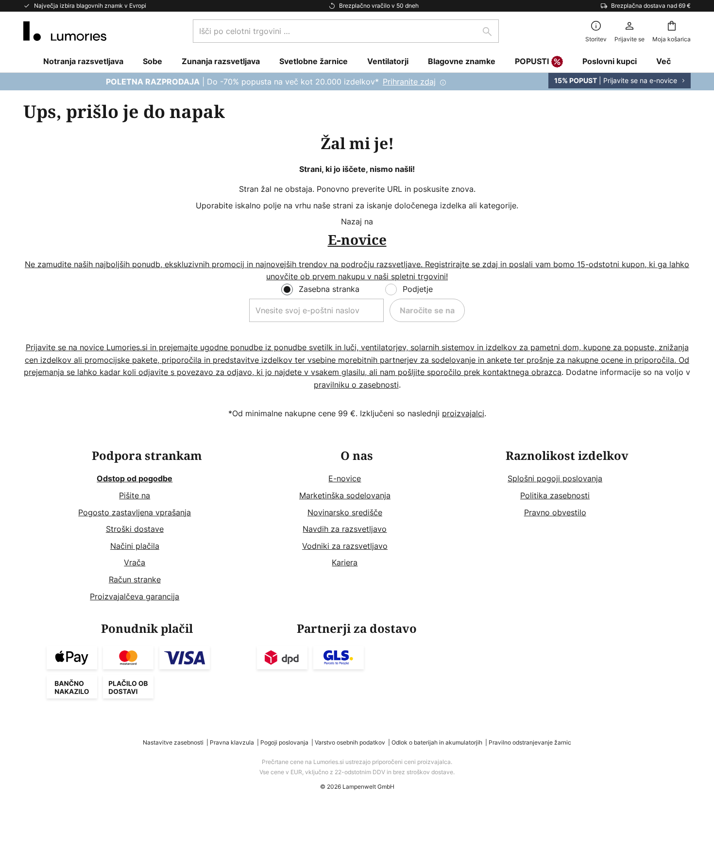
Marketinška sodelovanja (345, 495)
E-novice (344, 478)
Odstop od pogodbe (134, 478)
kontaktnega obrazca (522, 372)
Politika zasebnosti (555, 495)
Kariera (344, 562)
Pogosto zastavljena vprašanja (134, 512)
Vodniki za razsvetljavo (345, 546)
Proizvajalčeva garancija (134, 596)
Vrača (134, 562)
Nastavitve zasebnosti (173, 742)
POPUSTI (532, 61)
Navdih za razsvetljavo (345, 529)
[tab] (147, 526)
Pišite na (134, 495)
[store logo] (64, 31)
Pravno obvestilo (555, 512)
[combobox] (345, 31)
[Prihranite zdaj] (357, 81)
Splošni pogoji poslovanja (555, 478)
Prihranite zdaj (409, 81)
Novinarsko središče (344, 512)
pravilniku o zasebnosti (356, 384)
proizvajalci (463, 413)
